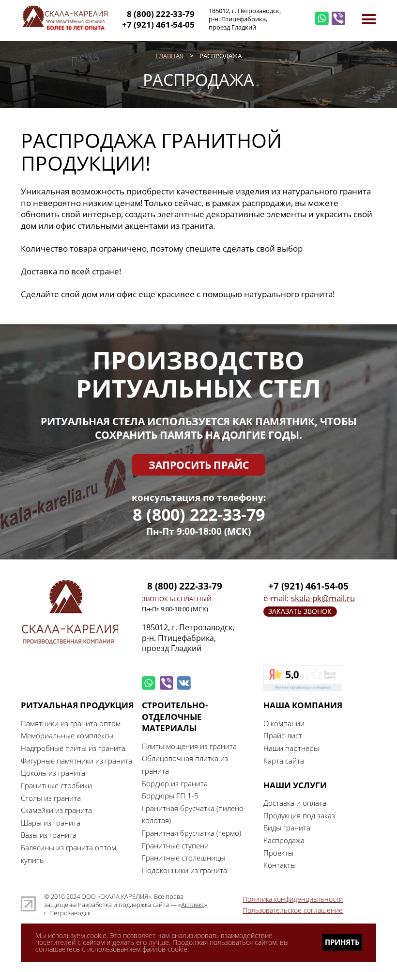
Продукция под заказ (299, 815)
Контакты (279, 865)
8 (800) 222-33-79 (199, 514)
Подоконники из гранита (184, 870)
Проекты (278, 853)
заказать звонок (300, 611)
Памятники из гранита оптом (71, 723)
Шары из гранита (50, 823)
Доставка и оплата (294, 803)
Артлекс (192, 905)
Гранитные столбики (56, 785)
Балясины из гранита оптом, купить (69, 854)
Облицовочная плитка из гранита (185, 764)
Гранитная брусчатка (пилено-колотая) (194, 814)
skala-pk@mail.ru (323, 598)
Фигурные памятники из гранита (76, 760)
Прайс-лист (282, 735)
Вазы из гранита (48, 835)
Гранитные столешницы (183, 857)
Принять (342, 942)
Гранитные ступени (175, 845)
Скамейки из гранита (56, 810)
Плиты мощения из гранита (189, 746)
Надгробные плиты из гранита (73, 748)
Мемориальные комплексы (67, 735)
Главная (169, 56)
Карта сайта (283, 760)
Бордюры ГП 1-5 (170, 795)
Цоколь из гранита (53, 773)
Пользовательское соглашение (293, 910)
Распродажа (284, 840)
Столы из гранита (51, 798)
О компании (284, 723)
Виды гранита (286, 827)
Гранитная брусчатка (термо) (191, 833)
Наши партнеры (291, 748)
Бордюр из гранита (175, 783)
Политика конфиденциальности (293, 899)
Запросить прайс (199, 465)
